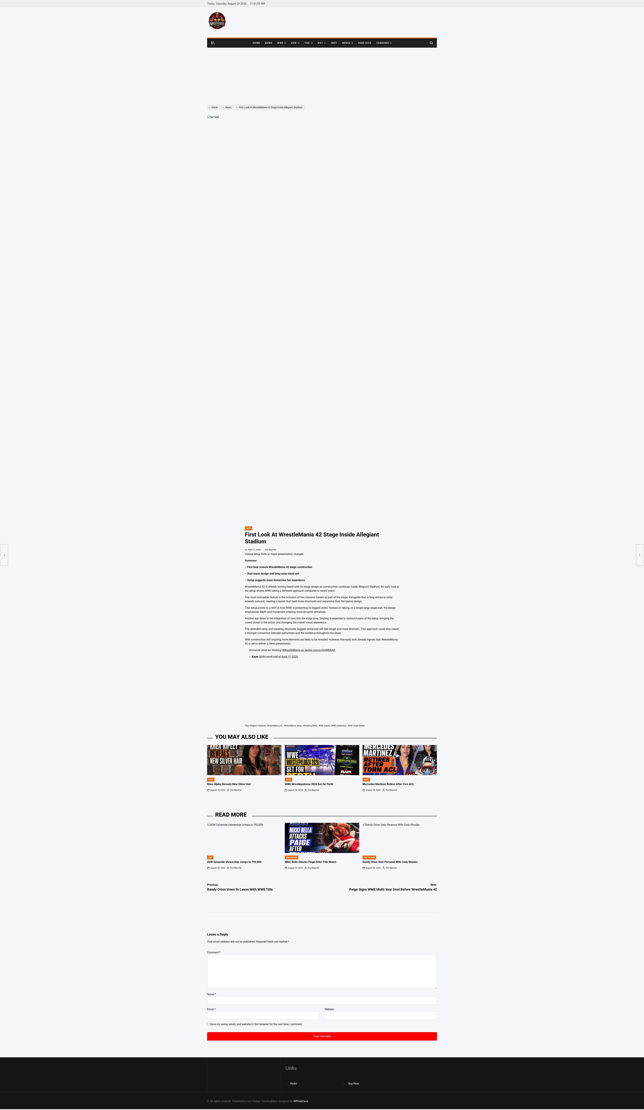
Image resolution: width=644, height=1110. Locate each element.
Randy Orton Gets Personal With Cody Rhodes (390, 862)
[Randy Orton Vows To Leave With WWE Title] (4, 555)
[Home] (214, 110)
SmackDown (291, 857)
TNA (307, 43)
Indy (334, 43)
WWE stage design (356, 726)
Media (346, 43)
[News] (228, 110)
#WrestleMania (291, 650)
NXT (320, 43)
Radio (293, 1083)
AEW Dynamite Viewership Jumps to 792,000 (234, 862)
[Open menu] (213, 43)
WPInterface (300, 1101)
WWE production (338, 726)
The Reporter (270, 550)
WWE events (324, 726)
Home (256, 43)
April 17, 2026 (290, 656)
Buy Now (353, 1083)
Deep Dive (364, 43)
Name (211, 994)
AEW (294, 43)
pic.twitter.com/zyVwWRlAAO (318, 650)
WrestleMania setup (293, 726)
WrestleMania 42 (275, 726)
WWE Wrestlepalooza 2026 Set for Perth (309, 784)
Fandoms (383, 43)
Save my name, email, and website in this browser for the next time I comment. (256, 1024)
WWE (280, 43)
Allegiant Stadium (258, 726)
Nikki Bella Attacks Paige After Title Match (310, 862)
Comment (214, 952)
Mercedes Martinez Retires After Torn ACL (388, 784)
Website (329, 1009)
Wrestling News (310, 726)
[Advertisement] (322, 72)
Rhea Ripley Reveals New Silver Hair (229, 784)
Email (211, 1009)
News (268, 43)
